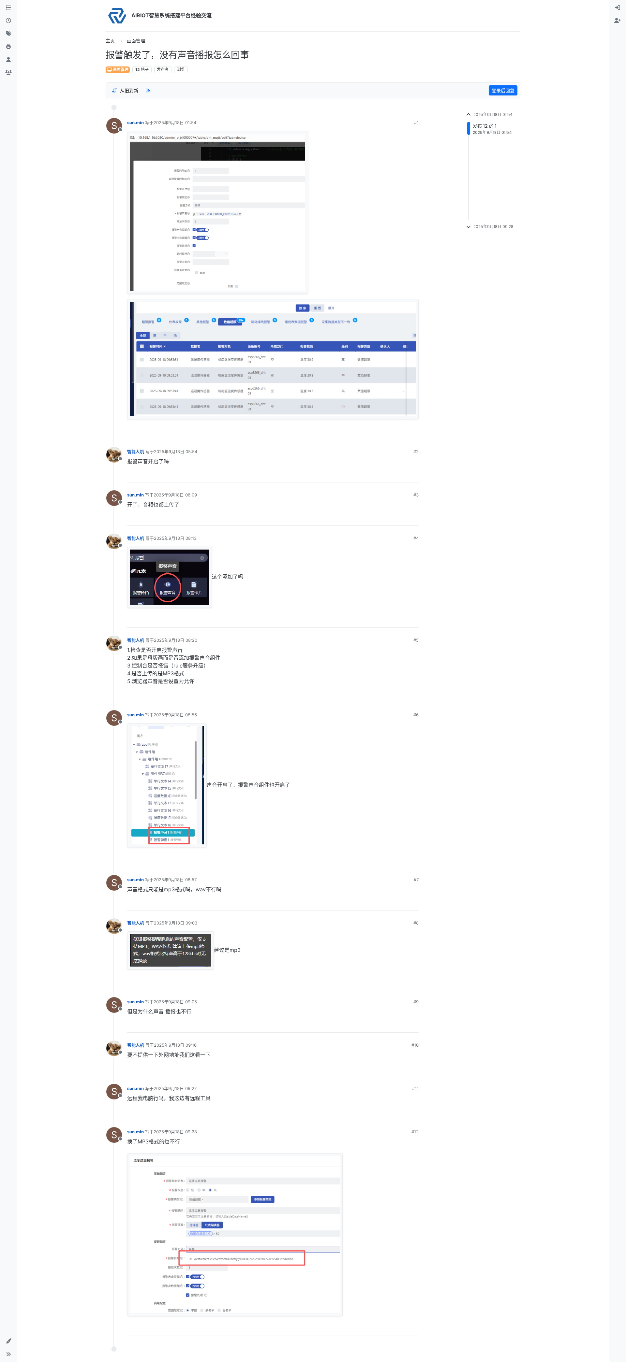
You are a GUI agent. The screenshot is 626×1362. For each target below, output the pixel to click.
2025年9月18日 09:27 (175, 1088)
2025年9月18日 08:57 (175, 879)
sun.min (135, 122)
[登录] (617, 8)
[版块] (8, 8)
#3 (416, 494)
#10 (415, 1045)
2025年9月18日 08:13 (175, 538)
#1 (416, 122)
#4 (416, 538)
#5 (416, 640)
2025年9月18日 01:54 (175, 122)
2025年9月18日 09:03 (175, 922)
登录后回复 (503, 90)
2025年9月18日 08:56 (175, 714)
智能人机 (135, 451)
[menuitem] (617, 8)
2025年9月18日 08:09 (175, 494)
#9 (416, 1001)
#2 (416, 451)
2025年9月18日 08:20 (175, 640)
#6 (416, 714)
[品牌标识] (117, 15)
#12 (415, 1131)
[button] (8, 1341)
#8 (416, 922)
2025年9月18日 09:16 (175, 1045)
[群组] (8, 73)
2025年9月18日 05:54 (175, 451)
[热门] (8, 47)
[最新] (8, 21)
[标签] (8, 34)
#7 (416, 879)
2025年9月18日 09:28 (175, 1131)
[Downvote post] (413, 431)
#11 (415, 1088)
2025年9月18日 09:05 (175, 1001)
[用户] (8, 60)
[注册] (617, 21)
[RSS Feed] (148, 90)
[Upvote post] (391, 431)
